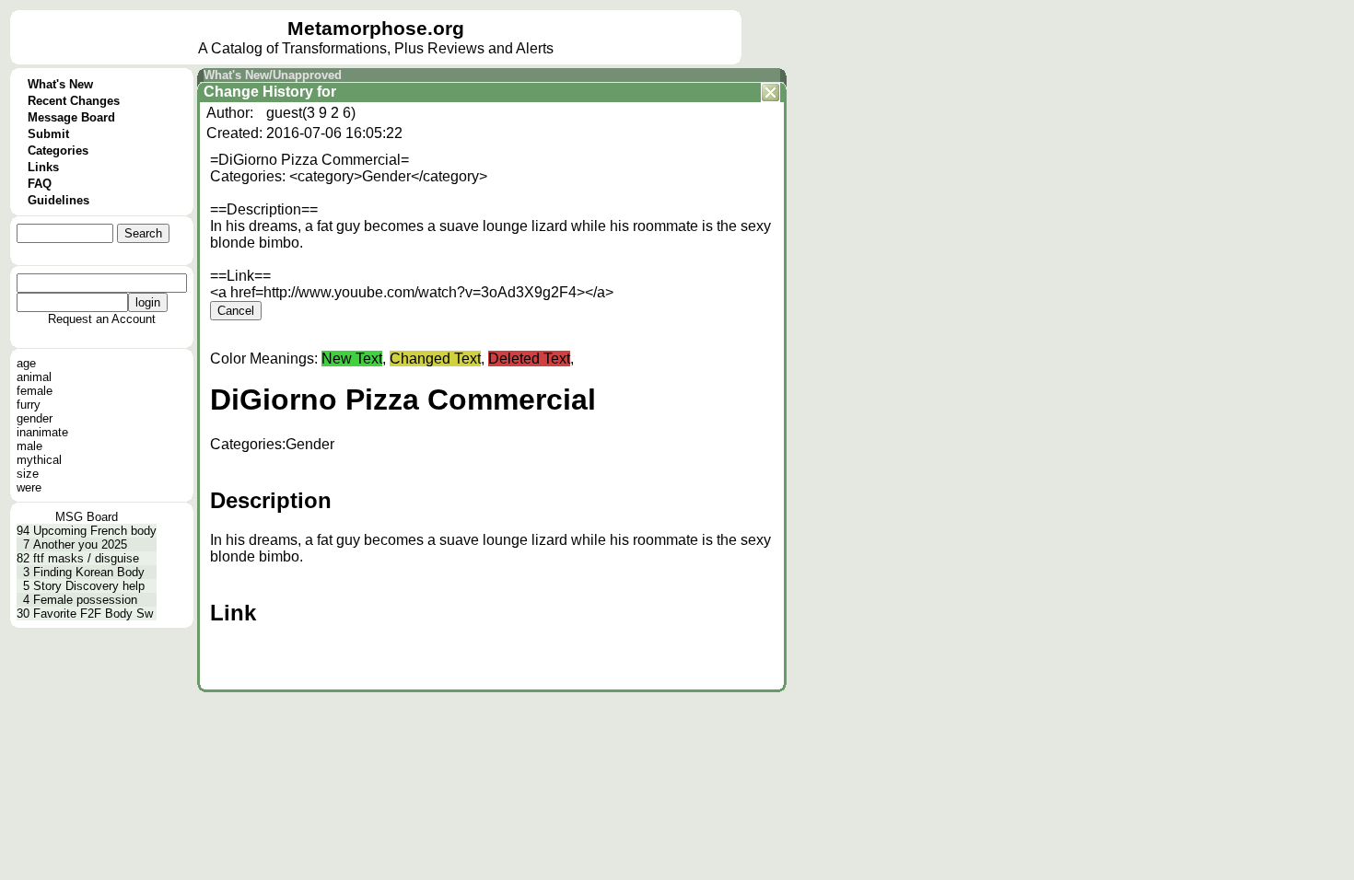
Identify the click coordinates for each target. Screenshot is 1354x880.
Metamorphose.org (375, 28)
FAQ (40, 184)
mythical (39, 460)
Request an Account (102, 319)
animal (34, 377)
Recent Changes (74, 101)
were (29, 487)
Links (43, 167)
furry (29, 404)
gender (35, 418)
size (28, 474)
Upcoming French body (95, 531)
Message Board (71, 117)
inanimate (42, 432)
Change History (258, 91)
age (26, 363)
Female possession (85, 600)
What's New (60, 84)
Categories (58, 150)
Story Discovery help (89, 586)
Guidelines (58, 200)
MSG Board (86, 517)
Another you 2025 (80, 544)
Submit (48, 134)
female (35, 391)
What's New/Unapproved (273, 75)
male (29, 446)
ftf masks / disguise (86, 558)
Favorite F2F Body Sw (93, 613)
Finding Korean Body (89, 572)
